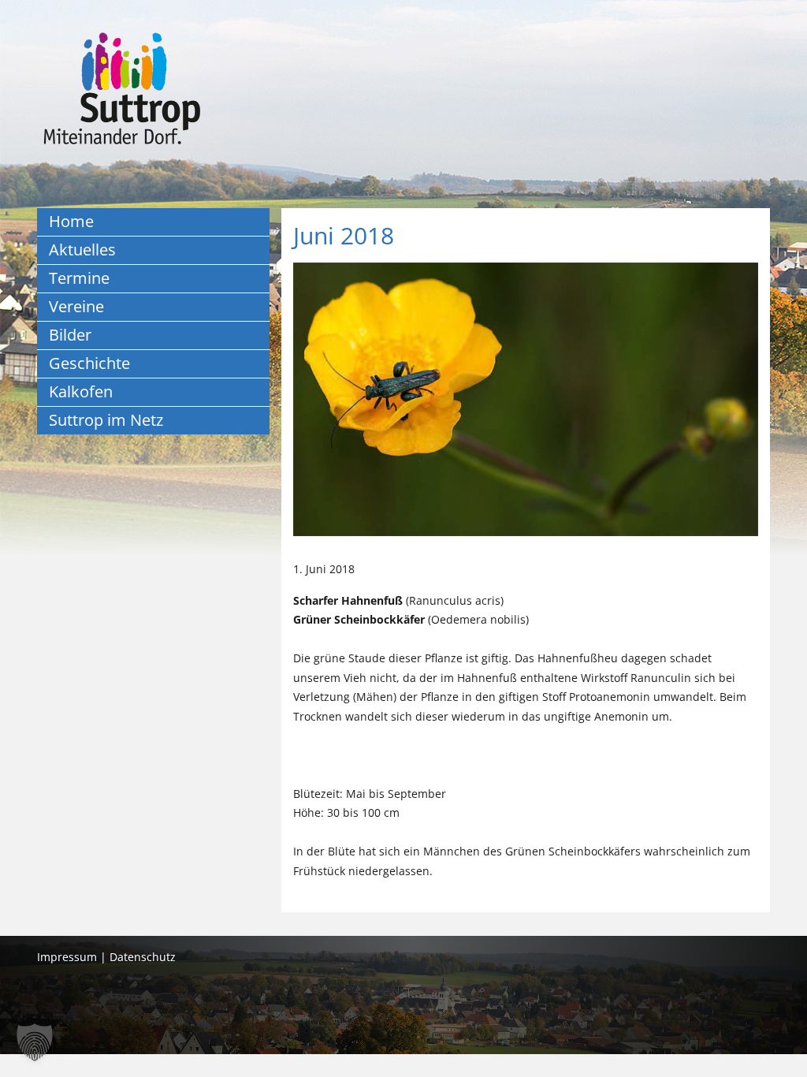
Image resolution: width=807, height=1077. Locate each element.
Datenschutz (143, 956)
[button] (34, 1042)
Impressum (67, 956)
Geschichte (89, 363)
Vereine (76, 306)
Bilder (70, 334)
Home (71, 221)
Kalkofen (81, 391)
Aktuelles (82, 249)
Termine (79, 278)
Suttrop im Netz (106, 419)
